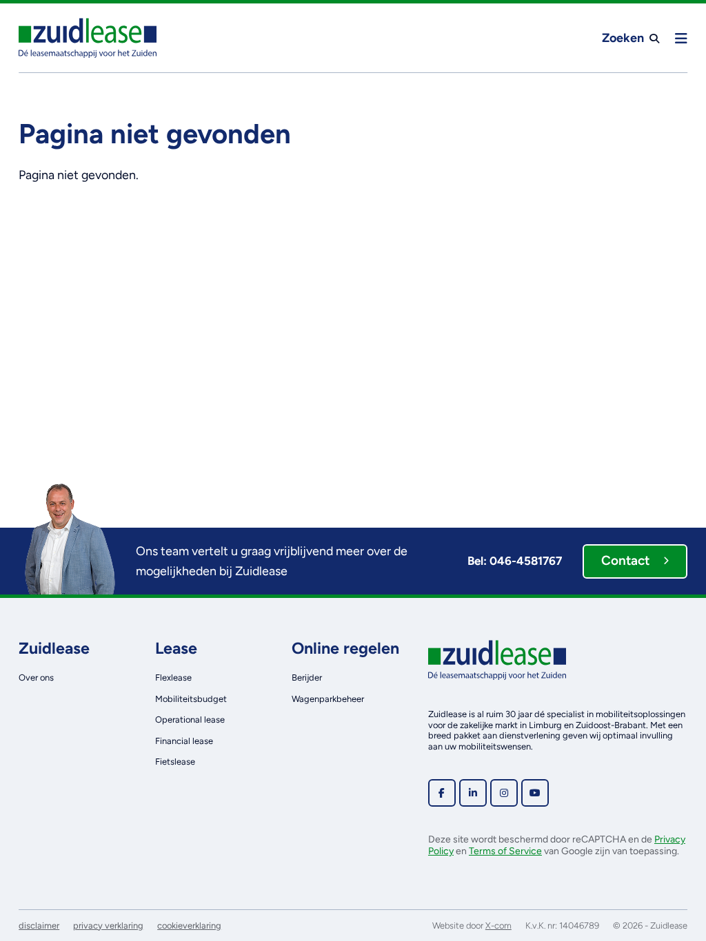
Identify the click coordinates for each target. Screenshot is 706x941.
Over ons (36, 677)
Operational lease (190, 719)
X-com (498, 925)
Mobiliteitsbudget (191, 699)
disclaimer (39, 925)
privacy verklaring (108, 925)
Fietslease (175, 761)
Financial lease (184, 741)
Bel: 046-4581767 (514, 561)
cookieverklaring (189, 925)
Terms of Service (505, 851)
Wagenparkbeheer (328, 699)
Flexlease (173, 677)
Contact (625, 560)
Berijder (307, 677)
